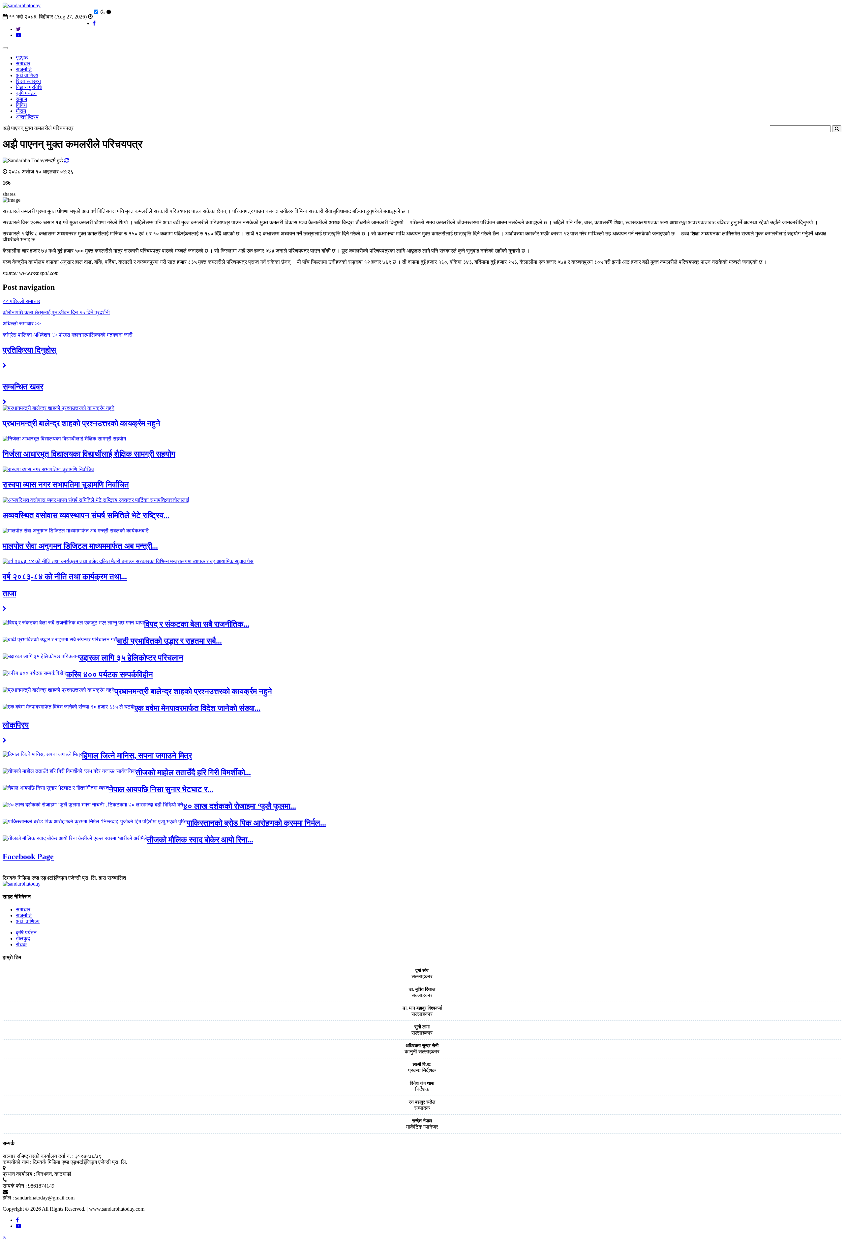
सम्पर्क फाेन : (15, 1186)
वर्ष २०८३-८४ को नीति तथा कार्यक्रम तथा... (65, 576)
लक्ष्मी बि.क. (422, 1064)
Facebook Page (28, 856)
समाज (21, 99)
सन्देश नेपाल (422, 1120)
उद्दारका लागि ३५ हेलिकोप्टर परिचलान (131, 657)
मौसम (21, 111)
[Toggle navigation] (5, 48)
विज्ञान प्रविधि (29, 87)
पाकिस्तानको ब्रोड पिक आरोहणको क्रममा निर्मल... (256, 823)
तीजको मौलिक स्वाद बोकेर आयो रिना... (200, 839)
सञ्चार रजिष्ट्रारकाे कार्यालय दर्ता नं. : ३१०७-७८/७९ (52, 1156)
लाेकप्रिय (16, 725)
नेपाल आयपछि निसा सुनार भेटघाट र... (161, 789)
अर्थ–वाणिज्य (28, 921)
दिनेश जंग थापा (422, 1083)
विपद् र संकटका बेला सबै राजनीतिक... (196, 624)
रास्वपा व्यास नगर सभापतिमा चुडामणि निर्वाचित (66, 484)
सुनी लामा (422, 1026)
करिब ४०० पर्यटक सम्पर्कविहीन (109, 674)
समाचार (23, 63)
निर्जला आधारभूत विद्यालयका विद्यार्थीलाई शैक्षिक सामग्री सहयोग (89, 454)
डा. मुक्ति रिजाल (422, 989)
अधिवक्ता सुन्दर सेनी (422, 1045)
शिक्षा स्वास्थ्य (28, 81)
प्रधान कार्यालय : (19, 1174)
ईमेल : (8, 1197)
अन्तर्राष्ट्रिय (27, 117)
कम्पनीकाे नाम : (17, 1162)
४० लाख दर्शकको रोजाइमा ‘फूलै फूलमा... (239, 806)
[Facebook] (17, 1220)
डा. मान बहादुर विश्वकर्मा (422, 1008)
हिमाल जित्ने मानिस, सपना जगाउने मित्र (137, 755)
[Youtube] (18, 1226)
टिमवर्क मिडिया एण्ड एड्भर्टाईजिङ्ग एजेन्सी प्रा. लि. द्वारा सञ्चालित (64, 878)
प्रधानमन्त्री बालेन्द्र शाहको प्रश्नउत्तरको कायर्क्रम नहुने (81, 423)
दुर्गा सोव (422, 970)
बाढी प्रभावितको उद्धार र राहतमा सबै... (169, 641)
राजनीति (24, 69)
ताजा (9, 593)
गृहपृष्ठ (22, 57)
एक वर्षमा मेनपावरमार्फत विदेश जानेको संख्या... (197, 708)
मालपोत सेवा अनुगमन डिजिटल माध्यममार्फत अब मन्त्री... (80, 546)
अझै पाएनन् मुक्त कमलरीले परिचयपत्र (38, 128)
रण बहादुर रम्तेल (422, 1102)
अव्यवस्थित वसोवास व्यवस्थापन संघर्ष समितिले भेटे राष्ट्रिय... (86, 515)
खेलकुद (23, 938)
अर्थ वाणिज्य (27, 75)
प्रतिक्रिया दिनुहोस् (29, 350)
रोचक (21, 944)
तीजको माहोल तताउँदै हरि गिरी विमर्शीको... (193, 772)
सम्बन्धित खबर (23, 386)
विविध (21, 105)
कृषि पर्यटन (26, 93)
